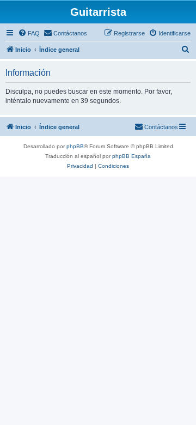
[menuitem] (29, 33)
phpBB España (131, 156)
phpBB (75, 146)
